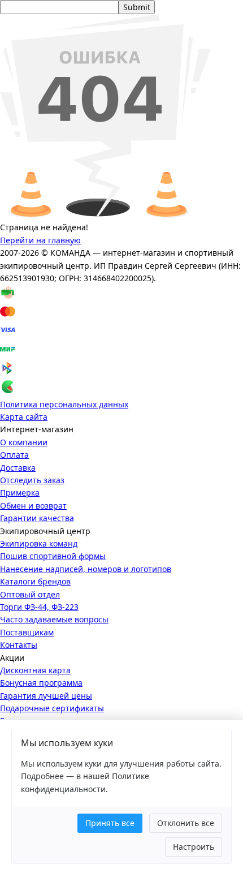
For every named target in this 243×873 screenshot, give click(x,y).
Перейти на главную (40, 240)
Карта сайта (23, 416)
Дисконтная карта (35, 670)
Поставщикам (27, 632)
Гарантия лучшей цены (46, 695)
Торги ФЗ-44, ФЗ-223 (39, 606)
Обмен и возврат (33, 505)
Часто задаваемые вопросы (54, 619)
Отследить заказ (32, 480)
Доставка (18, 467)
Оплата (14, 454)
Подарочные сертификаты (52, 708)
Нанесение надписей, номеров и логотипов (85, 569)
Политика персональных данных (64, 404)
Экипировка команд (38, 543)
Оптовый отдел (30, 594)
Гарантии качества (37, 518)
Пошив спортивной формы (53, 556)
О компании (23, 442)
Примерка (20, 492)
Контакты (18, 644)
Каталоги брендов (35, 581)
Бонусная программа (41, 682)
